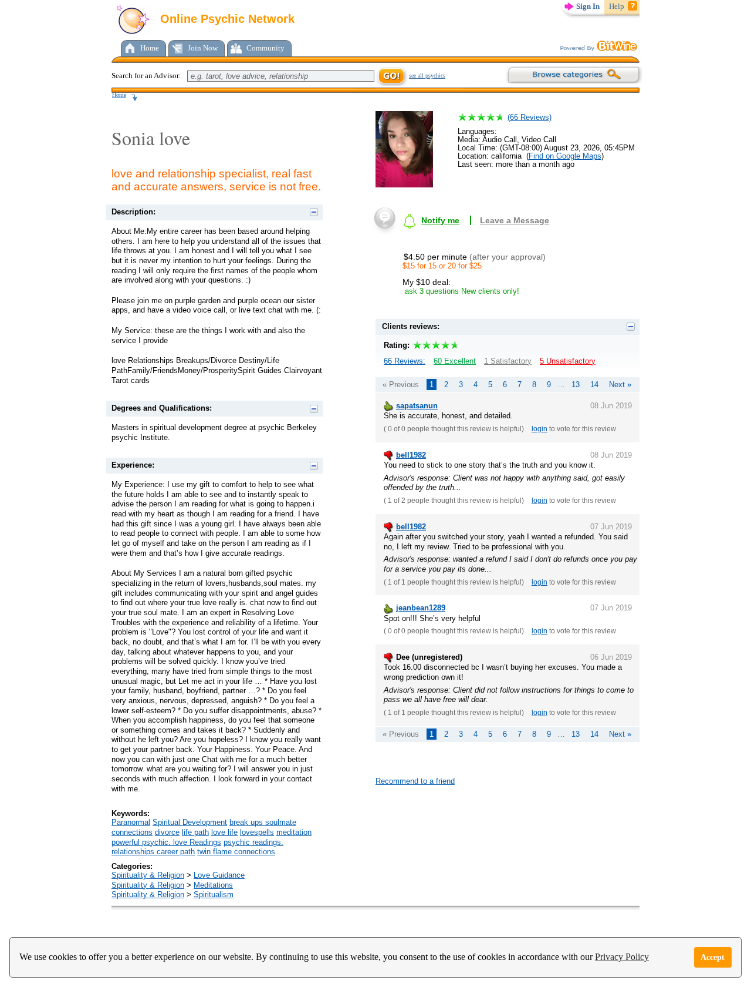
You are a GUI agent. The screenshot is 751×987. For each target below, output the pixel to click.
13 (575, 384)
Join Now (203, 47)
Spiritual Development (190, 822)
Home (149, 47)
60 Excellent (455, 361)
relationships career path (153, 851)
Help (616, 6)
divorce (167, 832)
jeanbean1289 (420, 607)
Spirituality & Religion (147, 875)
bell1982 (411, 455)
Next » (620, 384)
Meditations (213, 885)
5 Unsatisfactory (568, 361)
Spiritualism (214, 894)
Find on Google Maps (565, 156)
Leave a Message (514, 220)
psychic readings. (253, 842)
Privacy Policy (622, 957)
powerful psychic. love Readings (166, 842)
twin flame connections (236, 851)
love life (224, 832)
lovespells (257, 832)
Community (265, 47)
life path (195, 832)
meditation (294, 832)
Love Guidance (219, 875)
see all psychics (427, 75)
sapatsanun (417, 405)
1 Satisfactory (508, 361)
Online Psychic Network (226, 18)
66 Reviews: (404, 361)
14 (594, 384)
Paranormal (130, 822)
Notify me (440, 220)
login (539, 428)
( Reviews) (530, 117)
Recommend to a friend (415, 781)
